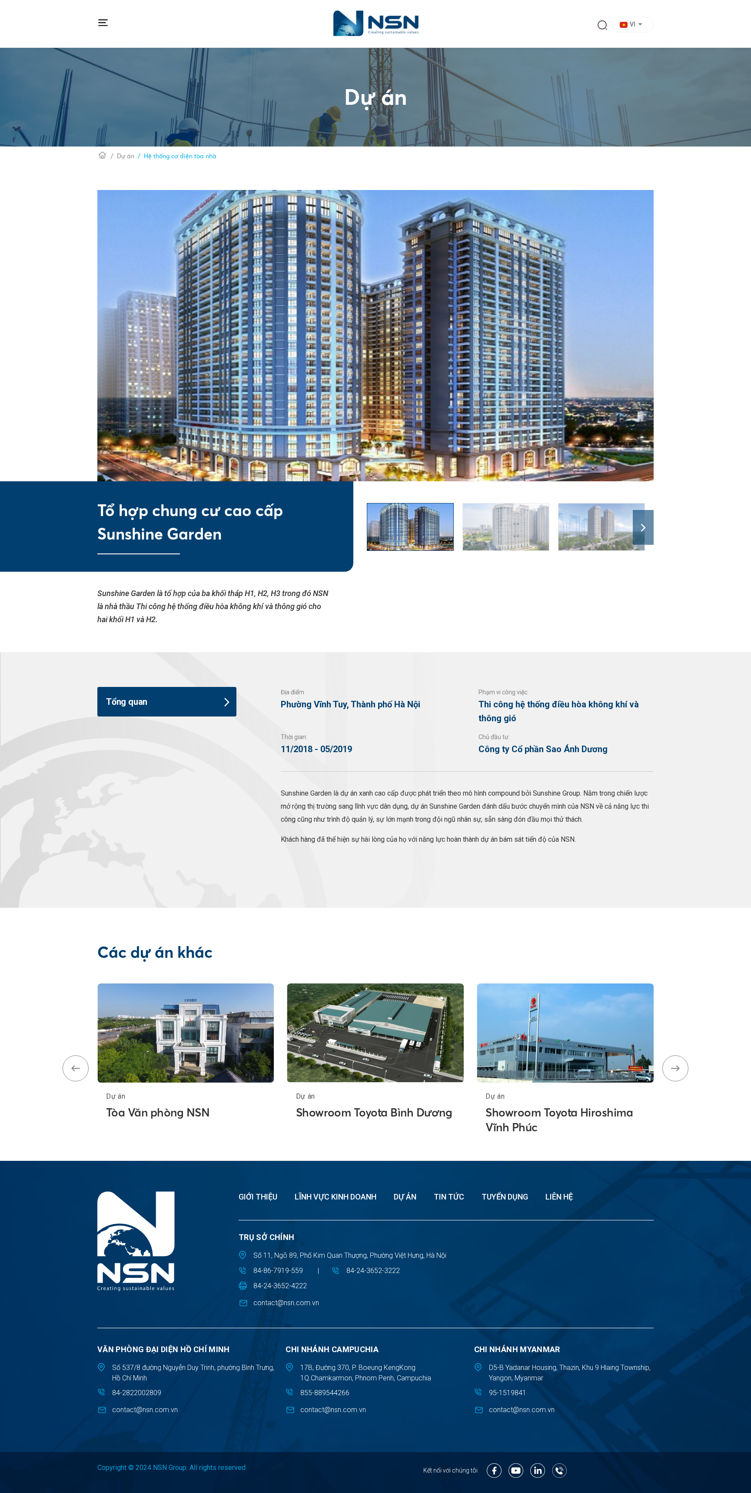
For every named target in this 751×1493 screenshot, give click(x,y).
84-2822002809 (136, 1393)
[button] (634, 24)
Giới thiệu (258, 1196)
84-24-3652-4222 (280, 1286)
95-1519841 (507, 1393)
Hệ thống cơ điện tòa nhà (180, 156)
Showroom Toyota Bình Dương (374, 1113)
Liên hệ (559, 1196)
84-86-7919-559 (278, 1270)
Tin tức (449, 1196)
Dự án (125, 156)
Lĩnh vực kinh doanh (335, 1196)
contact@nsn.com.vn (286, 1303)
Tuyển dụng (505, 1196)
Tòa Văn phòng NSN (157, 1113)
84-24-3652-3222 (373, 1270)
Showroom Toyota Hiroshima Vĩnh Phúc (559, 1120)
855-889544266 (324, 1393)
